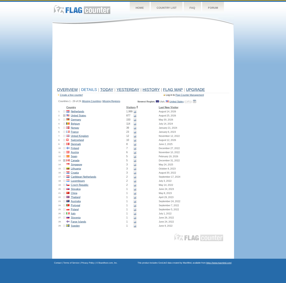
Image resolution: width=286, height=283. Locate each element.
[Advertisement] (143, 57)
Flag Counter (82, 9)
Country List (167, 7)
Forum (213, 7)
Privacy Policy (88, 263)
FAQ (192, 7)
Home (140, 7)
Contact (57, 263)
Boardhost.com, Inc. (108, 263)
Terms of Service (71, 263)
